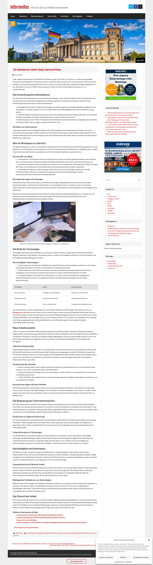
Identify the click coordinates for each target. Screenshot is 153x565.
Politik (109, 206)
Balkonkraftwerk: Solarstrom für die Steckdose (123, 228)
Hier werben (111, 261)
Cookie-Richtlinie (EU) (115, 266)
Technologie (73, 533)
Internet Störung (113, 235)
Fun (108, 194)
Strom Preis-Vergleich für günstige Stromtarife (123, 231)
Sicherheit (110, 208)
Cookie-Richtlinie (119, 562)
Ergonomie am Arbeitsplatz (27, 520)
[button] (149, 540)
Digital (48, 533)
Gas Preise (64, 16)
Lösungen (65, 533)
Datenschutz (128, 562)
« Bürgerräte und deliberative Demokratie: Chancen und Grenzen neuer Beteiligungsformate (43, 544)
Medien (110, 201)
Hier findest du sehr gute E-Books (26, 527)
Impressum (111, 268)
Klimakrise (23, 16)
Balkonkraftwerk (37, 16)
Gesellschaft (111, 196)
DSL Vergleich (77, 16)
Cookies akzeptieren (106, 557)
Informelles (19, 7)
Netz (109, 203)
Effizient (53, 533)
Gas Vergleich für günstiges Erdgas (119, 233)
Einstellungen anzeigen (141, 557)
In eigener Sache (113, 199)
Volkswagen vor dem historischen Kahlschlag (122, 117)
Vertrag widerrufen (76, 561)
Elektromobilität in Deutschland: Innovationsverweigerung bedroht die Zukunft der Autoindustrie (52, 522)
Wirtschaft (19, 533)
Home (13, 16)
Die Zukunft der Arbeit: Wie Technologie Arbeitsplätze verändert (40, 515)
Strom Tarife (52, 16)
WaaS (79, 533)
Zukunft (15, 535)
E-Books (90, 16)
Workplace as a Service (21, 312)
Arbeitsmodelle (31, 533)
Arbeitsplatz (41, 533)
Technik (110, 211)
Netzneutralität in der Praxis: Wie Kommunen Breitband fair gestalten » (74, 545)
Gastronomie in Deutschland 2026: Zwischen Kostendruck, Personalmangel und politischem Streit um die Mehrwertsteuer (121, 127)
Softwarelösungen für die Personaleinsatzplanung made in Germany (41, 517)
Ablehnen (123, 557)
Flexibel (59, 533)
